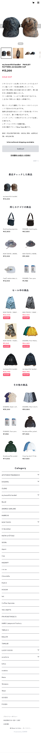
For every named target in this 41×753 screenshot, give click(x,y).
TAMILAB (5, 644)
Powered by (18, 732)
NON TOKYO (6, 522)
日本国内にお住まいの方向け (21, 155)
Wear (4, 691)
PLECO (4, 583)
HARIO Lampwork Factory (12, 623)
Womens (5, 684)
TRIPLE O (5, 630)
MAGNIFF (5, 563)
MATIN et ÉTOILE (8, 536)
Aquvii (4, 549)
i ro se (4, 569)
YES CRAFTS (6, 610)
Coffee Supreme (8, 603)
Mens (4, 677)
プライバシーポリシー (10, 716)
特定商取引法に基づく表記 (11, 720)
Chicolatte (6, 576)
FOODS (4, 704)
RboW (4, 502)
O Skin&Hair (6, 529)
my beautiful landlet (9, 495)
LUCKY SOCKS (7, 650)
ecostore (5, 657)
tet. (3, 596)
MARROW (5, 515)
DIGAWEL (5, 482)
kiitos (4, 664)
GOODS (5, 698)
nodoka (5, 671)
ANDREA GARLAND (9, 509)
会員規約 (6, 724)
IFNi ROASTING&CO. (9, 617)
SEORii (4, 542)
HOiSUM (5, 590)
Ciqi (3, 556)
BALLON (5, 637)
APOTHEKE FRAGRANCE (11, 475)
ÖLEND (4, 489)
